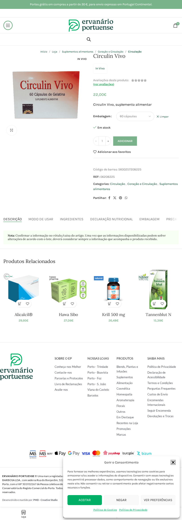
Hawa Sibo (68, 314)
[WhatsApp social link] (126, 198)
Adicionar (125, 141)
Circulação (117, 184)
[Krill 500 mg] (113, 289)
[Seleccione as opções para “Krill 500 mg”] (109, 304)
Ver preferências (158, 500)
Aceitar (85, 500)
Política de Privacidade (133, 509)
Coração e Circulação (142, 184)
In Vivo (100, 68)
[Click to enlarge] (12, 130)
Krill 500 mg (113, 314)
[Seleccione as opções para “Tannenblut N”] (154, 304)
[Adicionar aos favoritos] (27, 304)
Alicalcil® (24, 314)
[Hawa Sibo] (68, 289)
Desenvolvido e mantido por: (29, 499)
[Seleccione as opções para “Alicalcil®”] (20, 304)
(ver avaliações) (103, 84)
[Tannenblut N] (158, 289)
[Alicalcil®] (23, 289)
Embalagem (102, 116)
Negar (121, 500)
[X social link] (115, 198)
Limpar (164, 116)
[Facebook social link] (109, 198)
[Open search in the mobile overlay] (89, 39)
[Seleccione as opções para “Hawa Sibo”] (65, 304)
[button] (173, 462)
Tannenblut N (158, 314)
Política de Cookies (105, 509)
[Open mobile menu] (8, 25)
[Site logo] (91, 25)
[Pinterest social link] (120, 198)
